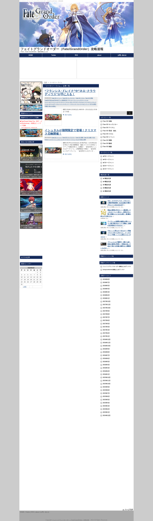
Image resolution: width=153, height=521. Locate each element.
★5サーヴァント (108, 156)
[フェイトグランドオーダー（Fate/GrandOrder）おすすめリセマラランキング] (31, 109)
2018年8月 (106, 279)
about (99, 55)
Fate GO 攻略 (88, 137)
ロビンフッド (86, 104)
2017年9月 (106, 311)
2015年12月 (106, 377)
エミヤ (62, 139)
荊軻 (84, 139)
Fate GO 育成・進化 (109, 131)
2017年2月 (106, 333)
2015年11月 (106, 380)
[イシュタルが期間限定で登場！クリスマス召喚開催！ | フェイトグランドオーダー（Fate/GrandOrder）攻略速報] (53, 158)
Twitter (53, 55)
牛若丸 (81, 139)
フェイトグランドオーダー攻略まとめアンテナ (117, 266)
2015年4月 (106, 403)
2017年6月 (106, 320)
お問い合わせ (122, 55)
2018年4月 (106, 289)
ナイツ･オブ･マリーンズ (51, 102)
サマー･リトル (84, 100)
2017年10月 (106, 308)
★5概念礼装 (107, 178)
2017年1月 (106, 336)
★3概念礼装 (107, 185)
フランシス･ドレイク (76, 104)
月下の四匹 (93, 104)
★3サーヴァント (108, 162)
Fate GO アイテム (109, 127)
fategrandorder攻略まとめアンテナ (114, 269)
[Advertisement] (116, 96)
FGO (93, 137)
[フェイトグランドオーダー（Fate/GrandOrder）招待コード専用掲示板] (31, 103)
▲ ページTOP (127, 509)
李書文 (46, 106)
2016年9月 (106, 349)
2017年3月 (106, 330)
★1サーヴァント (108, 169)
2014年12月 (106, 415)
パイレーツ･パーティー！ (63, 104)
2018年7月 (106, 282)
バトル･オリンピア (50, 104)
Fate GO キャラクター (68, 98)
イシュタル (57, 139)
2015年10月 (106, 384)
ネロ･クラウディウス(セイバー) (78, 102)
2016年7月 (106, 355)
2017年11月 (106, 304)
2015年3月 (106, 406)
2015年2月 (106, 409)
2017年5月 (106, 323)
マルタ (77, 139)
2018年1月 (106, 298)
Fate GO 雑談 (107, 146)
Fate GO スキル (80, 98)
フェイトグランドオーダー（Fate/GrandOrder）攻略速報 (61, 49)
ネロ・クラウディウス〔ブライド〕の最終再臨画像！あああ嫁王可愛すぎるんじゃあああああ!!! (119, 203)
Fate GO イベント (57, 98)
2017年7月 (106, 317)
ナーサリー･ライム (64, 102)
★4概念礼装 (107, 181)
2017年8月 (106, 314)
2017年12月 (106, 301)
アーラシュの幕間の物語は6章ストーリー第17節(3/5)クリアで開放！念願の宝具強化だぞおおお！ (120, 223)
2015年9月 (106, 387)
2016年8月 (106, 352)
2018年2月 (106, 295)
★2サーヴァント (108, 166)
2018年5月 (106, 285)
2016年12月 (106, 339)
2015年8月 (106, 390)
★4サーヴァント (108, 159)
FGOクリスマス (49, 139)
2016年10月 (106, 346)
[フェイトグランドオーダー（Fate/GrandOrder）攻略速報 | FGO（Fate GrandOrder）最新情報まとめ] (76, 46)
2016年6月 (106, 358)
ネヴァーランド (91, 102)
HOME (31, 55)
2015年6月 (106, 396)
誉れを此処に (52, 106)
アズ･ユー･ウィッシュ (73, 100)
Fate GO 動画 (107, 143)
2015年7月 (106, 393)
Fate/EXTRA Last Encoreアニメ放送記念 (56, 100)
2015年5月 (106, 399)
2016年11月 (106, 342)
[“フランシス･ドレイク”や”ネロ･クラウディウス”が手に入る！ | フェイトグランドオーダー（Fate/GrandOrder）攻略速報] (53, 125)
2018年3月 (106, 292)
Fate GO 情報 (89, 98)
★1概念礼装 (107, 191)
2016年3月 (106, 368)
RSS (76, 55)
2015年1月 (106, 412)
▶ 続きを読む (67, 115)
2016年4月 (106, 365)
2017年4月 (106, 327)
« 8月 (24, 287)
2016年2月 (106, 371)
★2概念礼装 (107, 188)
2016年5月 (106, 361)
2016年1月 (106, 374)
